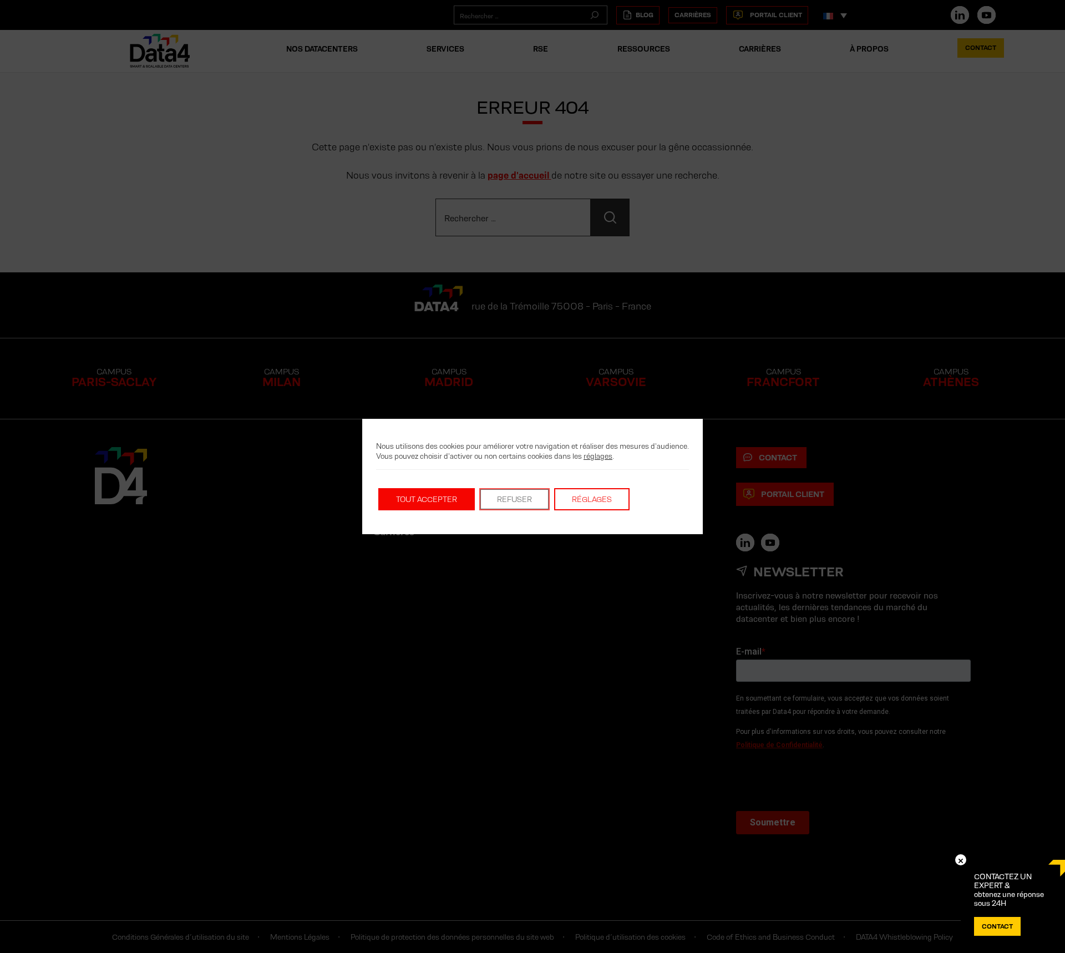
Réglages (592, 499)
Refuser (514, 499)
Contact (997, 926)
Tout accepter (426, 499)
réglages (598, 456)
